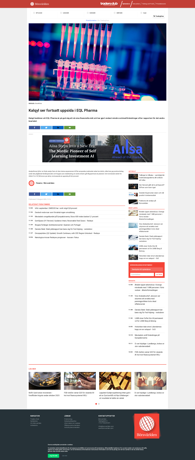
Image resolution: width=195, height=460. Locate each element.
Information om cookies (72, 423)
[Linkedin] (58, 127)
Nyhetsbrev (126, 4)
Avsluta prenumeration (72, 427)
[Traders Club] (109, 4)
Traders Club (34, 419)
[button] (96, 404)
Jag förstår (53, 456)
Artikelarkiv (34, 425)
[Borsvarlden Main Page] (39, 4)
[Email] (69, 127)
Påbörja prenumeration (72, 425)
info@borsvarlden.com (106, 426)
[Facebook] (34, 127)
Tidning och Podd (148, 4)
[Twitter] (46, 127)
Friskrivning (68, 419)
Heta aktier (136, 4)
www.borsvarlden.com (105, 428)
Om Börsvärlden (35, 423)
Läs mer (64, 456)
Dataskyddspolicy (70, 421)
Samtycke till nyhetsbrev (141, 269)
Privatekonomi (161, 4)
